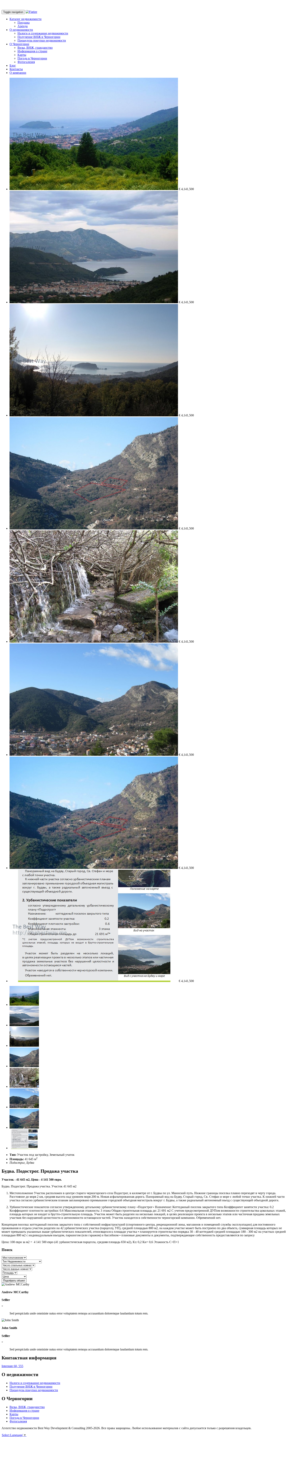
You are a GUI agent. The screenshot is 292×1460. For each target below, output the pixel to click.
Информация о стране (32, 51)
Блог (13, 65)
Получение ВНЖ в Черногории (38, 37)
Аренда (22, 26)
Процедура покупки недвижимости (41, 40)
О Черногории (19, 44)
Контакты (16, 69)
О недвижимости (21, 29)
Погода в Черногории (32, 58)
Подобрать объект (14, 1280)
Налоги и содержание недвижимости (42, 33)
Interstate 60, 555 (12, 1366)
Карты (21, 54)
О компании (18, 72)
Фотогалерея (26, 62)
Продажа (23, 22)
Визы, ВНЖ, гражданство (35, 47)
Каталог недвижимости (26, 19)
